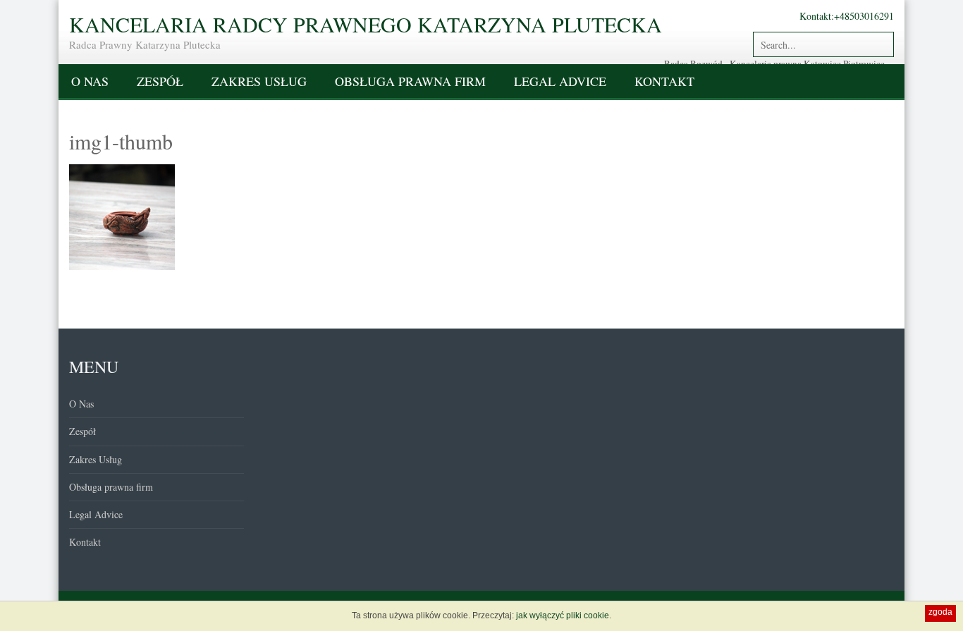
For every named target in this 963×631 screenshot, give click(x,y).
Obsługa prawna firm (410, 81)
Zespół (160, 81)
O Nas (90, 81)
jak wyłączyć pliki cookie (562, 615)
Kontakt (664, 81)
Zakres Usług (259, 81)
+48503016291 (864, 16)
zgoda (940, 612)
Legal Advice (560, 81)
